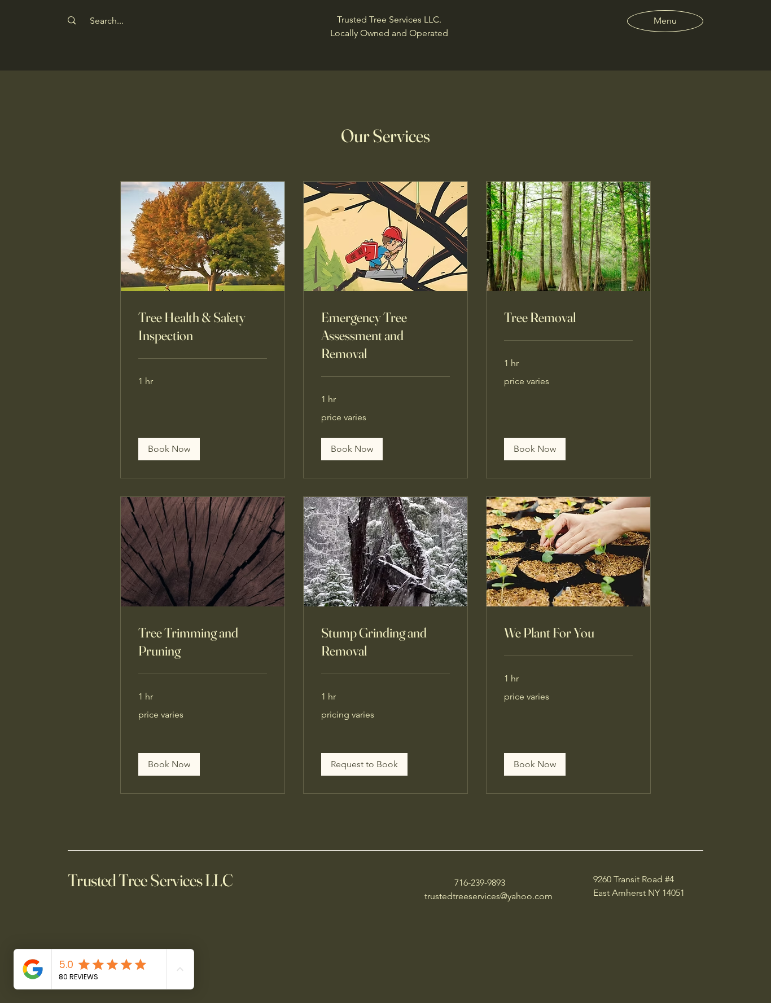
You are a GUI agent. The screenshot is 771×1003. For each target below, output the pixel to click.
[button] (169, 449)
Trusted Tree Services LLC (150, 880)
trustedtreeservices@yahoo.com (488, 896)
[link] (202, 327)
